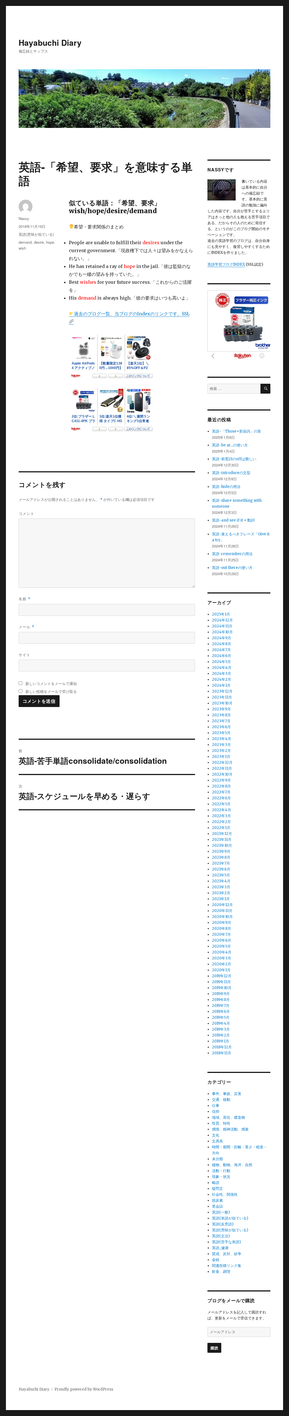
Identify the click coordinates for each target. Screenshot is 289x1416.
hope (50, 242)
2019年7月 (220, 1005)
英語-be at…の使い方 (230, 445)
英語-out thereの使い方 (232, 567)
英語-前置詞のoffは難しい (234, 459)
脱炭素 (217, 1200)
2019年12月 (221, 976)
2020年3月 (221, 958)
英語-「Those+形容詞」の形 (236, 431)
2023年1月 (221, 756)
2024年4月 (221, 667)
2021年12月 (222, 833)
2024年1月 (221, 685)
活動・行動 (221, 1170)
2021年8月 (221, 857)
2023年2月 (221, 750)
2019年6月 (221, 1011)
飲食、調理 (221, 1271)
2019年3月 (221, 1029)
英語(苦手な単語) (226, 1242)
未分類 (217, 1159)
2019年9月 (221, 993)
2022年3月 (221, 815)
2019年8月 (221, 999)
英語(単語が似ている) (230, 1218)
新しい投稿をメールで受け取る (51, 691)
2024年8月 (221, 644)
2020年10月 (222, 916)
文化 (215, 1135)
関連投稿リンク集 (226, 1265)
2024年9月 (221, 638)
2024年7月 (221, 649)
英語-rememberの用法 (232, 553)
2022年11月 (222, 768)
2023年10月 (222, 703)
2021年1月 (221, 898)
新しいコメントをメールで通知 (51, 683)
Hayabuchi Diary (50, 42)
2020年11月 (222, 910)
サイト (24, 654)
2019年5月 (220, 1017)
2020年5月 (221, 946)
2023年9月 (221, 709)
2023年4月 (221, 738)
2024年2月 (221, 679)
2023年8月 (221, 715)
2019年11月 (221, 981)
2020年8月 (221, 928)
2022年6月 (221, 798)
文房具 (217, 1141)
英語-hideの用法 (226, 486)
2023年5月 (221, 732)
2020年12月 (222, 904)
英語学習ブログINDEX (226, 264)
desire (39, 242)
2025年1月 (221, 614)
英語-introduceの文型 (231, 472)
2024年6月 (221, 655)
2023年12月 (222, 691)
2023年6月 (221, 727)
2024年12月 (222, 620)
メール (26, 626)
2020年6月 (221, 940)
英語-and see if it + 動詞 (233, 520)
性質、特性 (221, 1123)
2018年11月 (221, 1053)
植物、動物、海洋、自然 (232, 1164)
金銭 (215, 1259)
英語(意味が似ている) (36, 234)
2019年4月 (221, 1023)
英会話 (217, 1206)
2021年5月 (221, 875)
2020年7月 (221, 934)
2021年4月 (221, 881)
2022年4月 (221, 810)
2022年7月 (221, 792)
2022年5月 (221, 804)
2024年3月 (221, 673)
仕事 (215, 1105)
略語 (215, 1182)
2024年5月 (221, 661)
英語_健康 (220, 1247)
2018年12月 (222, 1047)
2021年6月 (221, 869)
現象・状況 (221, 1176)
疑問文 (217, 1188)
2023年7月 (221, 721)
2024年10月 (222, 632)
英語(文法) (221, 1236)
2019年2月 (221, 1035)
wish (22, 248)
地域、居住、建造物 (228, 1117)
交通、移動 (221, 1099)
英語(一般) (221, 1212)
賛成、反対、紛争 (226, 1253)
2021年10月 (222, 845)
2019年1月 (220, 1041)
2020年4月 (221, 952)
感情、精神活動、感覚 (230, 1129)
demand (25, 242)
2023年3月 (221, 744)
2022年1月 (221, 827)
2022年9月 (221, 780)
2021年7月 (221, 863)
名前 (24, 598)
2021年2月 (221, 893)
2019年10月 (221, 987)
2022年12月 (222, 762)
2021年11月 (221, 839)
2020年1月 (221, 970)
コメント (26, 513)
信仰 (215, 1111)
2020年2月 (221, 964)
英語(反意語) (222, 1224)
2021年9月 (221, 851)
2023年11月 (222, 697)
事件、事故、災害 (226, 1093)
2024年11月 (222, 626)
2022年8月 (221, 786)
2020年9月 (221, 922)
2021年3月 (221, 887)
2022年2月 (221, 821)
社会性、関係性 (225, 1194)
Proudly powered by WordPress (83, 1389)
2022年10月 (222, 774)
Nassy (24, 218)
